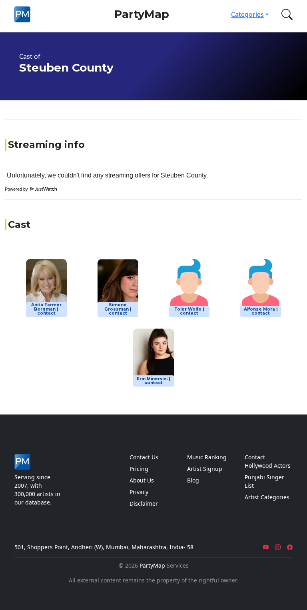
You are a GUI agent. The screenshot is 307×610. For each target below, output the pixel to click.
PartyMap (141, 14)
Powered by (17, 189)
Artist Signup (204, 468)
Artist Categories (267, 497)
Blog (193, 480)
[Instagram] (278, 547)
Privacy (139, 492)
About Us (142, 480)
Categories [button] (247, 14)
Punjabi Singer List (264, 481)
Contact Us (144, 457)
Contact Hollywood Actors (268, 461)
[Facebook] (290, 547)
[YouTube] (266, 547)
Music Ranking (207, 457)
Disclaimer (144, 503)
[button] (285, 14)
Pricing (139, 468)
